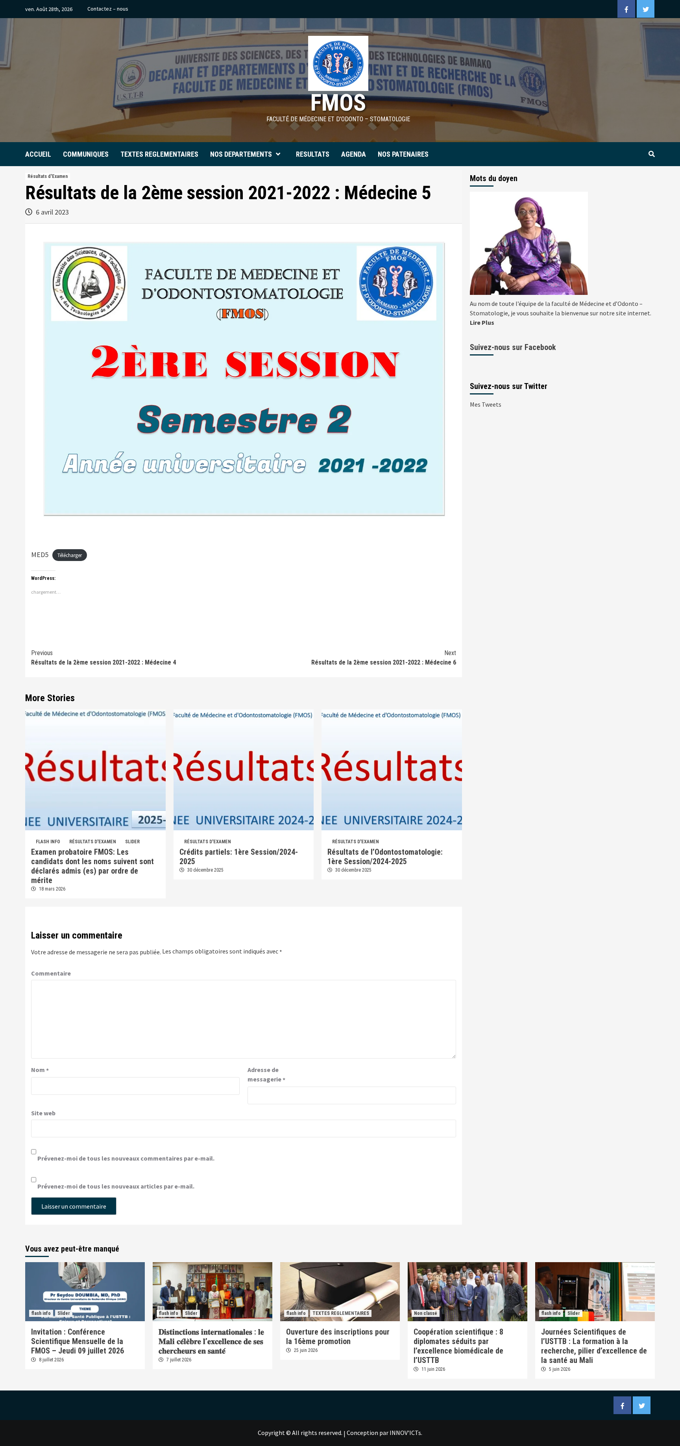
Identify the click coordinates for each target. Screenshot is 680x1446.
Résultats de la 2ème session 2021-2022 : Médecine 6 (383, 657)
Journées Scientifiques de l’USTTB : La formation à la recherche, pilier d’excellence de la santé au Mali (594, 1346)
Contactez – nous (107, 8)
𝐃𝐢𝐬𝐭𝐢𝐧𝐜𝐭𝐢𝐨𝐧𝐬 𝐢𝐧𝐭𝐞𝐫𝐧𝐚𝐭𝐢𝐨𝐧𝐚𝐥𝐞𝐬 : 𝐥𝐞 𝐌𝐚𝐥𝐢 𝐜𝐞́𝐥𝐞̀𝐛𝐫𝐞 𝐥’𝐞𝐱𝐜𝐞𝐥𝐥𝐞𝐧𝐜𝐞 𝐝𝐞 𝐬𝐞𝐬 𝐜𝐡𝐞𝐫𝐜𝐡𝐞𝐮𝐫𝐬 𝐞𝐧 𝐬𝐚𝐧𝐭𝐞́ (211, 1341)
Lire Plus (482, 322)
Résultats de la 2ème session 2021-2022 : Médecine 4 (103, 657)
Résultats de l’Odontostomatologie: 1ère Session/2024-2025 (385, 856)
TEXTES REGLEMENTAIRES (159, 154)
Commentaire (51, 973)
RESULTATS (312, 154)
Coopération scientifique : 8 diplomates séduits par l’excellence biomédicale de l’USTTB (458, 1346)
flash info (48, 841)
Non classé (425, 1313)
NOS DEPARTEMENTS (241, 154)
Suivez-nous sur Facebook (513, 347)
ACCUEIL (38, 154)
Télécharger (69, 555)
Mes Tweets (485, 404)
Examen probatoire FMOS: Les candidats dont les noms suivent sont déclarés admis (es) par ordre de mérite (92, 866)
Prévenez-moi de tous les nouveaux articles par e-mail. (115, 1186)
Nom (40, 1070)
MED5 (39, 554)
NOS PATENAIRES (403, 154)
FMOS (338, 103)
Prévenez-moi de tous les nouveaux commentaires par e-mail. (125, 1158)
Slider (132, 841)
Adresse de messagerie (266, 1075)
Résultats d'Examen (48, 176)
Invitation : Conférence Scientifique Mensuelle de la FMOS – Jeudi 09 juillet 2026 (77, 1341)
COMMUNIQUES (86, 154)
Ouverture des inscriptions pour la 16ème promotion (338, 1336)
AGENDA (353, 154)
